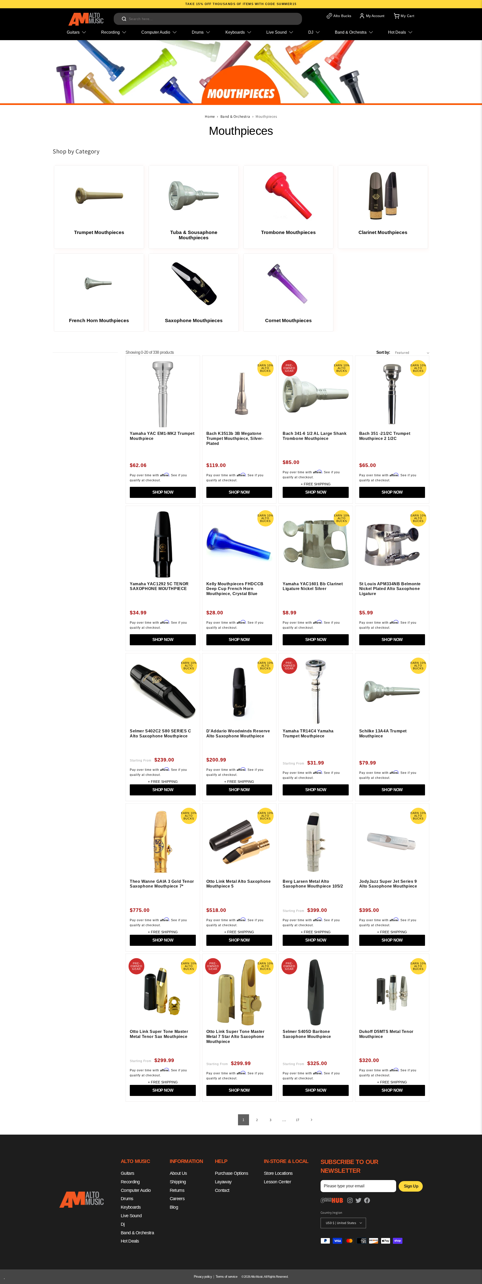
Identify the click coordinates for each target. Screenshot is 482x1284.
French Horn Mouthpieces (99, 320)
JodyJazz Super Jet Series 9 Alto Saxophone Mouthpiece (388, 884)
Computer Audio (136, 1190)
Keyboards (131, 1207)
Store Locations (278, 1173)
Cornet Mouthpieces (288, 320)
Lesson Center (277, 1181)
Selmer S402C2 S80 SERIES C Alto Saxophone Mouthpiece (160, 733)
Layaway (223, 1181)
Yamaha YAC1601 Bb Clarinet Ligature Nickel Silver (313, 586)
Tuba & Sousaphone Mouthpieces (193, 235)
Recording (130, 1181)
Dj (123, 1224)
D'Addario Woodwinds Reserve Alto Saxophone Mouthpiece (238, 733)
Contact (222, 1190)
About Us (178, 1173)
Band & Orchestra (235, 116)
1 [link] (244, 1119)
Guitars (127, 1173)
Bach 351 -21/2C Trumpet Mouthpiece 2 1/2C (384, 436)
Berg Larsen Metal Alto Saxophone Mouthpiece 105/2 (313, 884)
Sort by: (383, 352)
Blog (174, 1207)
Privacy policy (203, 1276)
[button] (404, 16)
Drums (127, 1198)
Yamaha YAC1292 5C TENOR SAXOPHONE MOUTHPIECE (159, 586)
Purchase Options (231, 1173)
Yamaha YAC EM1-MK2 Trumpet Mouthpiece (162, 436)
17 (297, 1120)
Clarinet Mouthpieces (382, 232)
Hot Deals (130, 1241)
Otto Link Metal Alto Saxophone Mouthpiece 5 (238, 884)
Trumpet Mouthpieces (99, 232)
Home (210, 116)
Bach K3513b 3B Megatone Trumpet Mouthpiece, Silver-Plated (235, 438)
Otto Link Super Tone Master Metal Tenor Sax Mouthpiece (159, 1034)
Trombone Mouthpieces (288, 232)
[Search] (124, 18)
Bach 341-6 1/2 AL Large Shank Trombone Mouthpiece (314, 436)
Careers (177, 1198)
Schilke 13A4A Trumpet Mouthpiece (383, 733)
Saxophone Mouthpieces (194, 320)
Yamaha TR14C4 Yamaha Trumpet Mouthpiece (308, 733)
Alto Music (257, 1276)
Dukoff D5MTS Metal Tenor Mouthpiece (386, 1034)
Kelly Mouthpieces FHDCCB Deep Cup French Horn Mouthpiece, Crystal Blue (235, 589)
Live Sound (131, 1215)
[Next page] (311, 1119)
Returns (177, 1190)
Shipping (178, 1181)
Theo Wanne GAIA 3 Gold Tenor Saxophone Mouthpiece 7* (162, 884)
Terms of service (226, 1276)
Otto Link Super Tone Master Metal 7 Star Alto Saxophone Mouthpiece (235, 1036)
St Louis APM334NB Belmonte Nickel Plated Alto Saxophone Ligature (390, 589)
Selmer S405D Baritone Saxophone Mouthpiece (307, 1034)
